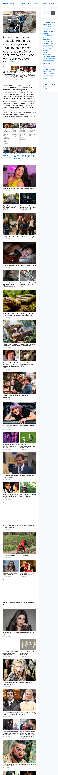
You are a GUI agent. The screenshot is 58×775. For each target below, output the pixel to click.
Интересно (37, 3)
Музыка (45, 3)
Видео (29, 3)
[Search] (53, 13)
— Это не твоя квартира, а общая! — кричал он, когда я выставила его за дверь (49, 84)
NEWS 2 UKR (8, 3)
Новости (51, 3)
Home (23, 3)
